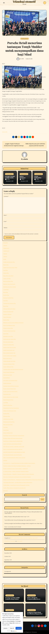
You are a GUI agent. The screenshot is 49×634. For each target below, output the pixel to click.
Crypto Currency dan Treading (9, 355)
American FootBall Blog (8, 297)
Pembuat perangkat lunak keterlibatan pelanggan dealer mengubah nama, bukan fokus (23, 523)
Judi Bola (5, 460)
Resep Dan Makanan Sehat (9, 325)
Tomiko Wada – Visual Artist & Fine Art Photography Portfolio (16, 485)
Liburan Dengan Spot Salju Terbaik (10, 397)
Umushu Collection (7, 314)
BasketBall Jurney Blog (8, 336)
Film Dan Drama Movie (8, 342)
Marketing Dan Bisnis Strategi (9, 286)
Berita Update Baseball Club (9, 353)
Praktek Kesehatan (7, 383)
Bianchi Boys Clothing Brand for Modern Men (13, 441)
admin (22, 58)
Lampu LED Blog (7, 278)
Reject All (12, 628)
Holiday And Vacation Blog (9, 262)
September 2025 (8, 559)
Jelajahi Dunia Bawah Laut (8, 350)
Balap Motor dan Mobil (8, 275)
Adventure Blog (6, 416)
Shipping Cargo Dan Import (9, 284)
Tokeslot (5, 245)
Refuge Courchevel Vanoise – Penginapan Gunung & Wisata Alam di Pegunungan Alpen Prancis (23, 479)
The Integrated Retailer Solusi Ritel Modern (12, 454)
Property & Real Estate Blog (9, 330)
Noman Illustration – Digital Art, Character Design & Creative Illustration (18, 474)
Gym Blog (5, 427)
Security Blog (6, 295)
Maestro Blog (6, 320)
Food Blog (5, 270)
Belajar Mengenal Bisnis (8, 399)
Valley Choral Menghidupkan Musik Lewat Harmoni (14, 457)
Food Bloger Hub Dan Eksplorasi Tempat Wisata (13, 435)
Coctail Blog (6, 289)
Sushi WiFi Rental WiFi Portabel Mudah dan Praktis (14, 452)
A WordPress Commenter (9, 541)
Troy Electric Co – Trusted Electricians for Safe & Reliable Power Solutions (19, 463)
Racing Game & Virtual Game (9, 388)
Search (24, 495)
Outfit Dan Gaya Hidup (8, 419)
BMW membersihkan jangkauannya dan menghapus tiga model (24, 538)
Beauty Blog (5, 264)
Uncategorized (24, 38)
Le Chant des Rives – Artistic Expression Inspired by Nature (16, 471)
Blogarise (28, 632)
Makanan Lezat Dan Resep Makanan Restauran (13, 322)
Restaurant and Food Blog (8, 421)
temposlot (5, 242)
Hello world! (19, 541)
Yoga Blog (5, 300)
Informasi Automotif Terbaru (9, 308)
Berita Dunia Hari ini (7, 358)
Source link (4, 131)
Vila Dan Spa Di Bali (7, 375)
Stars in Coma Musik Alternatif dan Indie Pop (12, 449)
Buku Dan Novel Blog (8, 424)
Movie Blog (5, 306)
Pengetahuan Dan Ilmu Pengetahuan (11, 408)
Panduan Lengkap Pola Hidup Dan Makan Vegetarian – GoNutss (17, 465)
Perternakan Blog (7, 394)
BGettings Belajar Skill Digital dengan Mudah (12, 438)
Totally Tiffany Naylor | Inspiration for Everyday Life (14, 488)
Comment (6, 196)
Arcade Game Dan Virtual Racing (10, 391)
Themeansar (34, 632)
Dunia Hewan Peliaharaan (8, 372)
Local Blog (5, 402)
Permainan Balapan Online (8, 364)
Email (5, 221)
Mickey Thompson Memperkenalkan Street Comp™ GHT (16, 516)
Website (5, 227)
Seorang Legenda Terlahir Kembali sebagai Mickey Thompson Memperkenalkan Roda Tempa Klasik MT (13, 600)
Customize (5, 628)
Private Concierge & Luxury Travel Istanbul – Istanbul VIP (15, 468)
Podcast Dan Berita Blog (8, 344)
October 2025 (7, 556)
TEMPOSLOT (6, 248)
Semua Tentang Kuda (8, 432)
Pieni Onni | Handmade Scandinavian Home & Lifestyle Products (17, 477)
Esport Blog (5, 333)
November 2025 (8, 553)
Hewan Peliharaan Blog (8, 366)
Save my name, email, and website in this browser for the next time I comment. (21, 233)
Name (5, 215)
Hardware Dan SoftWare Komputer (11, 386)
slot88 (4, 259)
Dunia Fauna (6, 430)
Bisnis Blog (5, 292)
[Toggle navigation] (4, 3)
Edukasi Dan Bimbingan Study (9, 410)
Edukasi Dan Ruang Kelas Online (10, 267)
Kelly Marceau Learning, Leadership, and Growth (13, 446)
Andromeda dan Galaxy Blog (9, 339)
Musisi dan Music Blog (8, 281)
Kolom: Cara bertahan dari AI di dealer (12, 526)
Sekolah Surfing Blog (7, 405)
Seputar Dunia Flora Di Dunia (9, 347)
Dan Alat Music (6, 377)
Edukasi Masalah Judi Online (9, 361)
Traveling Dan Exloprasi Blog (9, 303)
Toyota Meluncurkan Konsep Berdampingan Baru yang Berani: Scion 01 (19, 520)
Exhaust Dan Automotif (8, 311)
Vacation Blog (6, 413)
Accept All (19, 628)
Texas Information (7, 317)
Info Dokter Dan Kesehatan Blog (10, 380)
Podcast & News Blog (8, 328)
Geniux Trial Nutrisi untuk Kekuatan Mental (12, 444)
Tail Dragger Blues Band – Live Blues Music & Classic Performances (17, 482)
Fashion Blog (6, 273)
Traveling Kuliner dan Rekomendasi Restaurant (13, 369)
